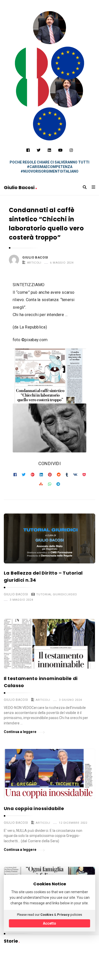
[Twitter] (39, 150)
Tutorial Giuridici (51, 594)
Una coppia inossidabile (34, 808)
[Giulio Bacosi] (31, 63)
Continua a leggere (20, 732)
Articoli (34, 262)
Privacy (63, 915)
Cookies (46, 915)
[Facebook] (28, 150)
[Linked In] (49, 150)
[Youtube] (60, 150)
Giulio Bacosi (20, 187)
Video (72, 594)
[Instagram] (71, 150)
